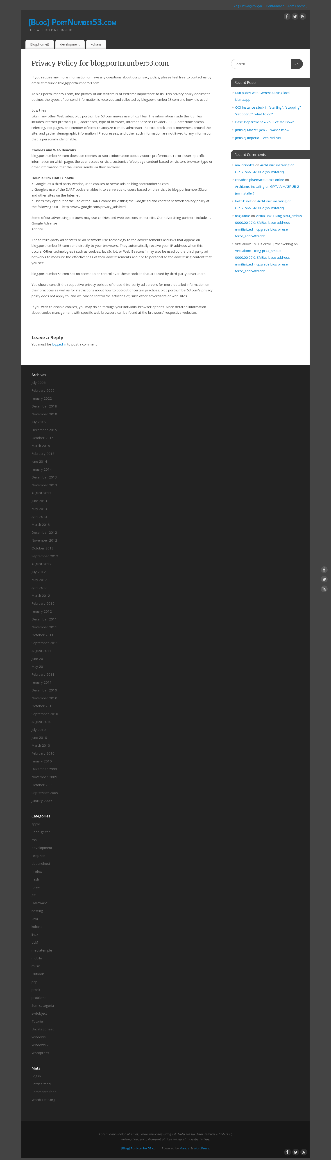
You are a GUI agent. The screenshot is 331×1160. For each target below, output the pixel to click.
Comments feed (44, 1091)
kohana (96, 44)
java (35, 918)
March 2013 (41, 524)
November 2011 (44, 627)
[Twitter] (295, 17)
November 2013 (44, 485)
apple (36, 824)
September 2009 (45, 792)
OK (295, 64)
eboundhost (41, 863)
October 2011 (43, 635)
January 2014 (42, 469)
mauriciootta (244, 165)
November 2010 (44, 698)
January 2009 (42, 800)
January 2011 (42, 682)
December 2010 (44, 690)
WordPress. (202, 1148)
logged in (59, 344)
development (70, 44)
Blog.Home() (39, 44)
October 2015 (43, 437)
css (34, 839)
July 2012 (39, 572)
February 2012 (43, 603)
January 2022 (42, 398)
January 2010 (42, 761)
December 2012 (44, 532)
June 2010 (39, 737)
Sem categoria (43, 1005)
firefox (37, 871)
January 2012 (42, 611)
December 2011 (44, 619)
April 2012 (39, 587)
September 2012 (45, 556)
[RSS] (302, 17)
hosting (37, 910)
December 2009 (44, 769)
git (34, 895)
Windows (39, 1037)
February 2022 (43, 390)
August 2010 (41, 721)
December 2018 (44, 406)
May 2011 (39, 666)
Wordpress (40, 1052)
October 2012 (43, 548)
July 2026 (39, 382)
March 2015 (41, 445)
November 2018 (44, 414)
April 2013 (39, 516)
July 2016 (39, 422)
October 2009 (43, 784)
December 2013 (44, 477)
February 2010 (43, 753)
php (34, 981)
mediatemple (42, 950)
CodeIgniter (41, 832)
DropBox (38, 855)
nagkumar (242, 215)
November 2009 (44, 777)
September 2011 (45, 643)
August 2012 (41, 564)
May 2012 (39, 579)
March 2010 (41, 745)
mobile (37, 958)
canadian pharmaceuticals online (259, 179)
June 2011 (39, 658)
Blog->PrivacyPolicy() (247, 6)
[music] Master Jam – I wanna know (262, 130)
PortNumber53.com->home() (286, 6)
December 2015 (44, 430)
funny (36, 887)
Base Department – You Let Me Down (264, 122)
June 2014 (39, 461)
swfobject (39, 1013)
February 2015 (43, 453)
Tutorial (37, 1021)
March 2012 (41, 595)
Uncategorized (43, 1029)
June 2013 (39, 501)
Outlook (38, 974)
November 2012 (44, 540)
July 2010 (39, 729)
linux (35, 934)
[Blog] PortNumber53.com (72, 21)
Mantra (185, 1148)
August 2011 (41, 650)
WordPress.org (43, 1099)
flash (35, 879)
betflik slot (243, 201)
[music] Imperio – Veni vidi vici (258, 137)
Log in (36, 1076)
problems (39, 997)
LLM (35, 942)
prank (36, 989)
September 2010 (45, 714)
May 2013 (39, 508)
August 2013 (41, 493)
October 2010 (43, 706)
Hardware (39, 903)
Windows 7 (40, 1045)
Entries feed (41, 1084)
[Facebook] (287, 17)
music (36, 966)
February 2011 (43, 674)
